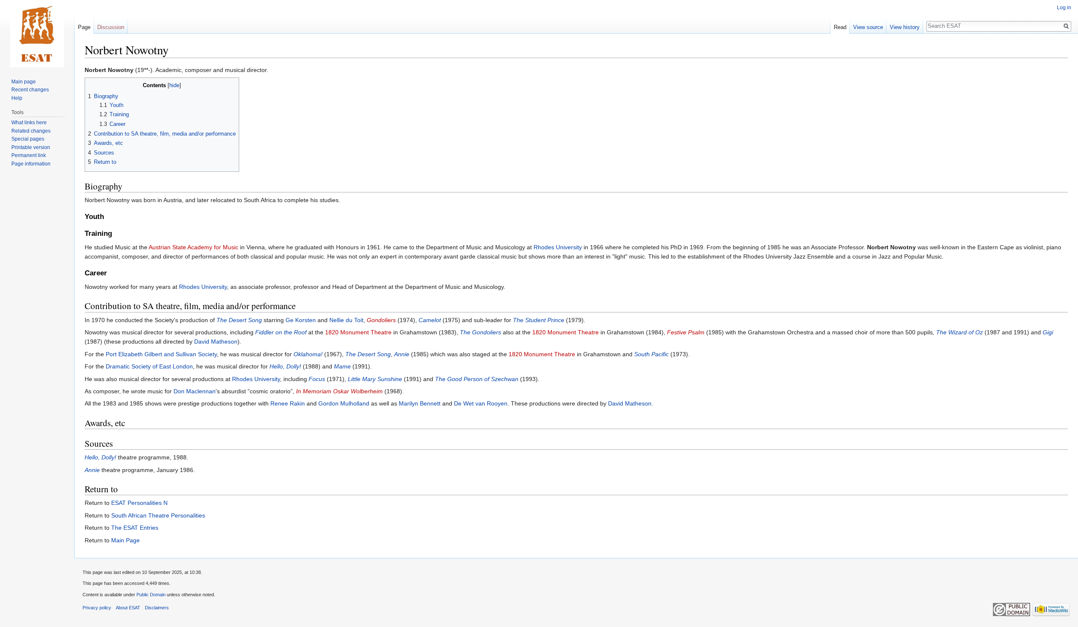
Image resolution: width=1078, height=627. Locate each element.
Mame (342, 366)
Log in (1064, 8)
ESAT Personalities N (139, 502)
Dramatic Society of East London (149, 366)
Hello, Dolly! (285, 366)
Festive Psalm (685, 332)
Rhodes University (558, 247)
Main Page (125, 540)
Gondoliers (381, 320)
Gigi (1048, 332)
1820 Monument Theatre (358, 332)
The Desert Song (239, 320)
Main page (23, 82)
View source (868, 27)
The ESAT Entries (134, 527)
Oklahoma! (308, 354)
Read (840, 27)
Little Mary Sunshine (375, 379)
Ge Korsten (301, 320)
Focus (317, 379)
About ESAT (128, 607)
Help (16, 98)
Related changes (31, 131)
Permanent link (28, 155)
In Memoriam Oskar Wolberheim (339, 391)
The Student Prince (538, 320)
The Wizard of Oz (959, 332)
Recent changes (30, 90)
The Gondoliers (480, 332)
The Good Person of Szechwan (476, 379)
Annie (401, 354)
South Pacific (651, 354)
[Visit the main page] (37, 33)
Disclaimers (157, 607)
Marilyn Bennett (419, 403)
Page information (31, 164)
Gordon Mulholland (343, 403)
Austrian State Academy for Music (193, 247)
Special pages (27, 139)
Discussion (110, 27)
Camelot (430, 320)
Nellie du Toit (346, 320)
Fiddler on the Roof (281, 332)
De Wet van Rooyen (480, 403)
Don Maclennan (194, 391)
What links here (29, 122)
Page (84, 27)
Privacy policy (97, 607)
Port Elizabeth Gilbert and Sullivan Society (161, 354)
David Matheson (215, 341)
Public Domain (150, 594)
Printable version (30, 147)
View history (905, 27)
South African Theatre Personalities (158, 515)
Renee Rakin (287, 403)
